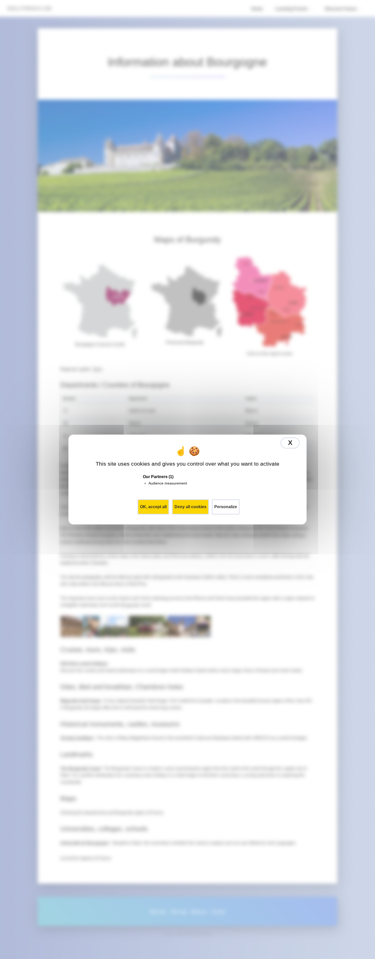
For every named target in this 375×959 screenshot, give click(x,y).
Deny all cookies (190, 507)
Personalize (225, 507)
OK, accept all (153, 507)
